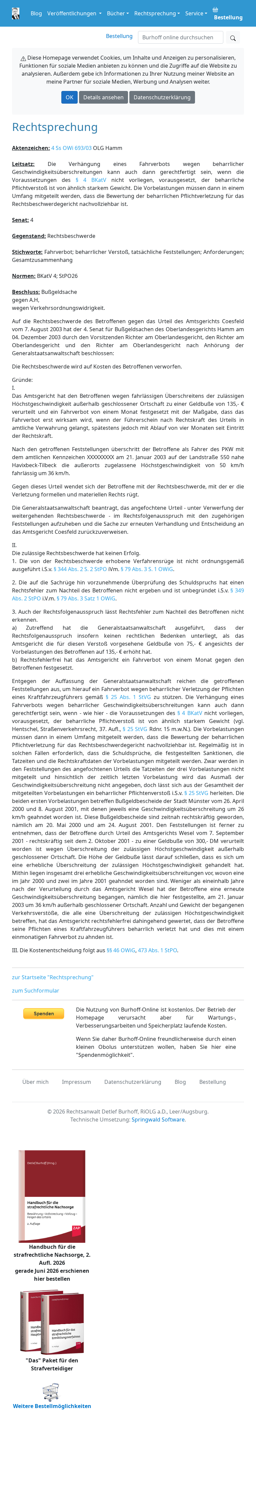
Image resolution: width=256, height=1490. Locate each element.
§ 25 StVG (135, 729)
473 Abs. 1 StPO (157, 950)
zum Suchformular (35, 990)
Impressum (76, 1082)
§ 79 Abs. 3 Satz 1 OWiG (86, 598)
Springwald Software (158, 1119)
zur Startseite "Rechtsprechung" (53, 977)
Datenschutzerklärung (162, 97)
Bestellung (119, 36)
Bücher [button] (116, 13)
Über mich (35, 1082)
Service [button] (194, 13)
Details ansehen (103, 97)
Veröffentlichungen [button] (72, 13)
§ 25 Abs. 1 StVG (128, 697)
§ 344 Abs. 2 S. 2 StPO (80, 569)
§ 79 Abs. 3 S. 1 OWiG (147, 569)
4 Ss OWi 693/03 (71, 148)
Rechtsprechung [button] (155, 13)
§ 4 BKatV (91, 180)
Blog (36, 13)
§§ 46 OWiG (121, 950)
